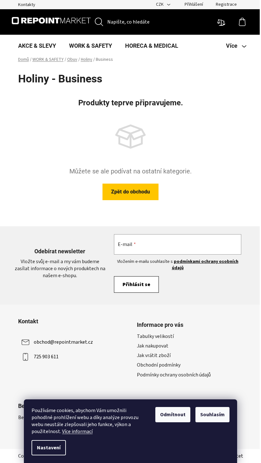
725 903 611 (46, 356)
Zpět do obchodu (130, 192)
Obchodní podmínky (158, 364)
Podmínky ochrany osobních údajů (174, 374)
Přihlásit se (136, 284)
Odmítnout (173, 414)
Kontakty (26, 5)
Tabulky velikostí (155, 336)
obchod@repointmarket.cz (63, 342)
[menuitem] (37, 46)
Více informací (77, 431)
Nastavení (48, 447)
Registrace (226, 4)
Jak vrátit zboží (154, 355)
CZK (160, 4)
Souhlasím (212, 414)
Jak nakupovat (152, 345)
